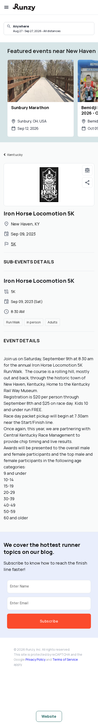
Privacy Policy (35, 659)
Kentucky (15, 154)
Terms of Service (65, 659)
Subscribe (49, 621)
